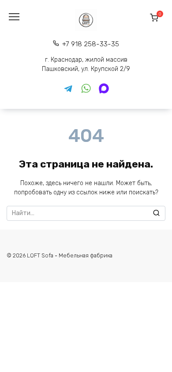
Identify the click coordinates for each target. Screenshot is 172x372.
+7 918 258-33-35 (90, 44)
